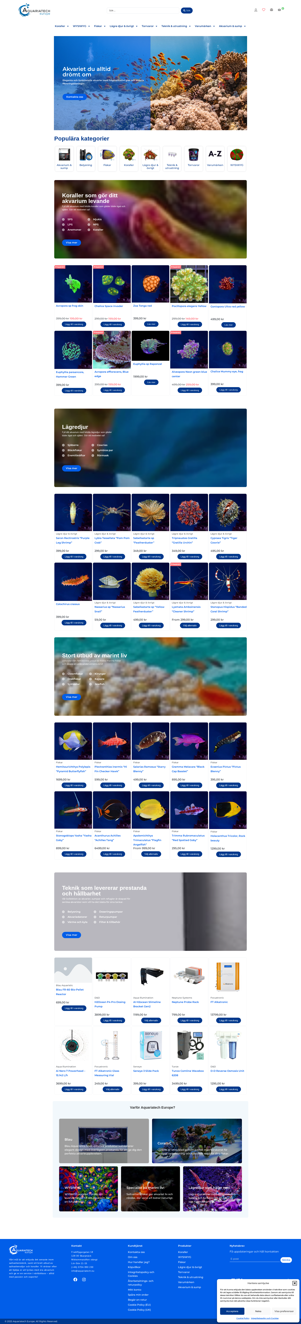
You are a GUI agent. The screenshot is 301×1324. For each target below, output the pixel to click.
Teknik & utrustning (174, 26)
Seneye (137, 1066)
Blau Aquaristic (64, 985)
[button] (294, 1283)
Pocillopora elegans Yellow (189, 306)
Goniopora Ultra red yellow (228, 306)
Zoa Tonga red (142, 305)
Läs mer (151, 324)
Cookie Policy (242, 1318)
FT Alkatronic (219, 1002)
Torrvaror (148, 26)
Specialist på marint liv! (145, 1188)
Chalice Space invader (109, 306)
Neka (258, 1311)
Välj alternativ (190, 625)
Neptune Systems (182, 997)
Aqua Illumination (143, 997)
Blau (68, 1139)
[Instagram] (84, 1280)
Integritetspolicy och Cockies (265, 1318)
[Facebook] (75, 1280)
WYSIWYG (79, 26)
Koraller (60, 26)
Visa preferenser (284, 1311)
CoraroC (164, 1143)
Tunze (175, 1066)
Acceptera (232, 1311)
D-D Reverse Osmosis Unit (227, 1070)
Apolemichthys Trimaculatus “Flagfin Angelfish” (147, 840)
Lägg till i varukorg (74, 324)
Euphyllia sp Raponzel (147, 363)
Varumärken (203, 26)
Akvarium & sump (230, 26)
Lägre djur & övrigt (122, 26)
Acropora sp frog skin (69, 305)
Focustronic (217, 997)
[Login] (256, 10)
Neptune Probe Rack (185, 1002)
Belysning (85, 165)
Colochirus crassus (68, 604)
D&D (97, 997)
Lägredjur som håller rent (209, 1188)
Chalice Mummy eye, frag (227, 371)
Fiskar (98, 26)
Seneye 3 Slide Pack (146, 1070)
